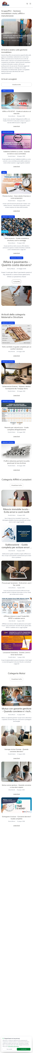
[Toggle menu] (30, 3)
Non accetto (9, 1049)
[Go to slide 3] (29, 43)
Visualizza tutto (16, 84)
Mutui (4, 172)
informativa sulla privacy (13, 1046)
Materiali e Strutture (10, 32)
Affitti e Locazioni (8, 91)
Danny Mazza (11, 116)
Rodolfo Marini (11, 156)
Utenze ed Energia (8, 132)
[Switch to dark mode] (27, 3)
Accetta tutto (24, 1049)
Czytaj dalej (16, 281)
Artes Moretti (6, 40)
